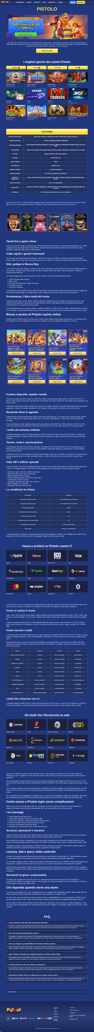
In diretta (35, 67)
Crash (56, 67)
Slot (77, 67)
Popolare (14, 67)
